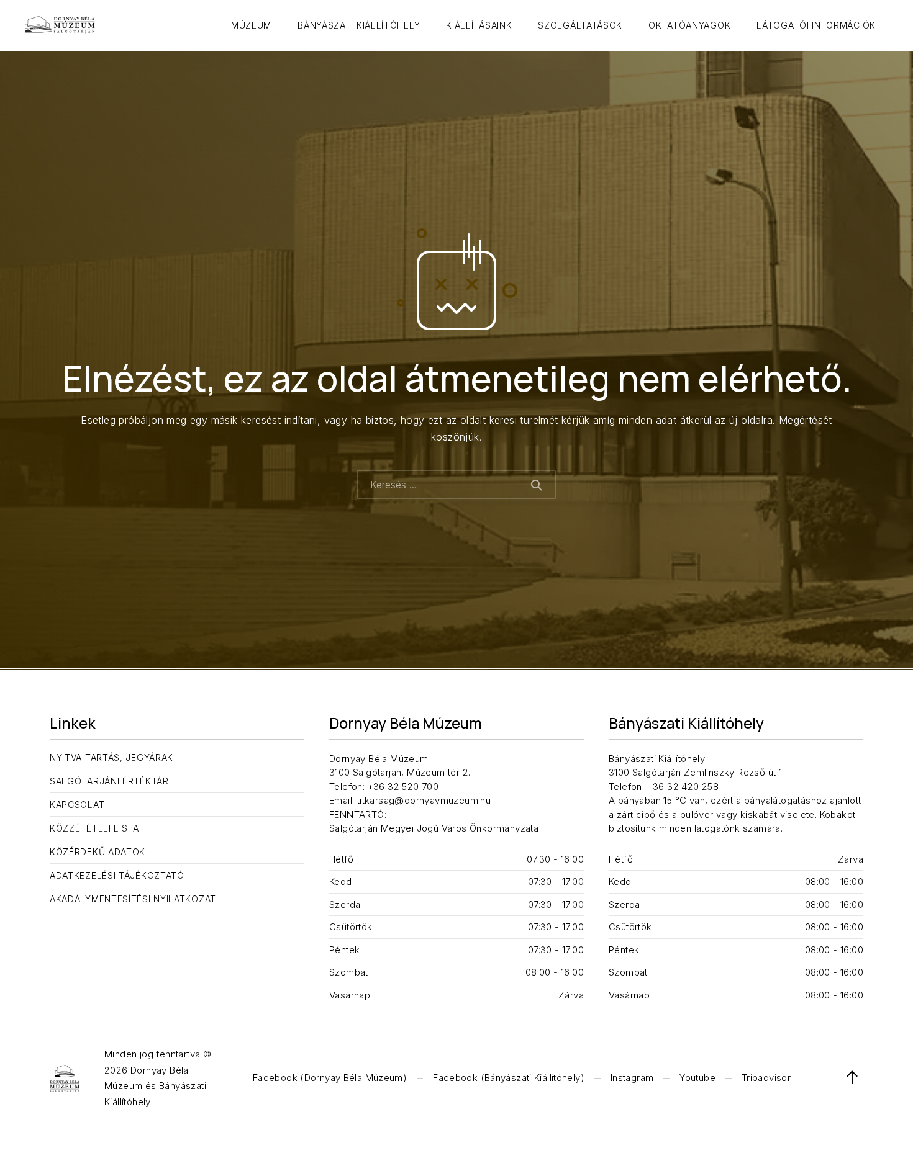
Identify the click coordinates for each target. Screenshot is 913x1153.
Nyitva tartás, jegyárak (111, 757)
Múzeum (251, 25)
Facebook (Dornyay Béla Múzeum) (330, 1077)
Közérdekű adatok (97, 851)
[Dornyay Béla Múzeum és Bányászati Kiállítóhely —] (60, 25)
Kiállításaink (479, 25)
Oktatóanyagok (689, 25)
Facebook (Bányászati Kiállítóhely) (508, 1077)
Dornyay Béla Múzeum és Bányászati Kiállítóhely (155, 1086)
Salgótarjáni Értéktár (109, 781)
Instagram (632, 1077)
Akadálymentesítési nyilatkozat (133, 899)
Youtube (697, 1077)
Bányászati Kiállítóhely (359, 25)
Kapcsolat (77, 804)
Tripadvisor (766, 1077)
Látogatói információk (816, 25)
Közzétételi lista (94, 828)
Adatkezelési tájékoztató (117, 875)
